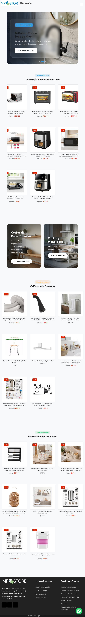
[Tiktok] (9, 605)
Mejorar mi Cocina (57, 255)
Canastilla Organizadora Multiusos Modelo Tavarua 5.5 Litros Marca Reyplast (71, 470)
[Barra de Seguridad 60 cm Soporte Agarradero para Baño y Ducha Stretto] (14, 304)
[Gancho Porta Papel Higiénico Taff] (42, 347)
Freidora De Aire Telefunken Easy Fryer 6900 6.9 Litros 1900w (42, 197)
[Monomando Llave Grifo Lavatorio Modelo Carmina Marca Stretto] (71, 347)
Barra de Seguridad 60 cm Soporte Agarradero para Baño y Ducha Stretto (14, 319)
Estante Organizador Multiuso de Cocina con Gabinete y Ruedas (14, 469)
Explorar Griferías (26, 51)
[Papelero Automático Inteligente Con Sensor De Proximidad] (42, 540)
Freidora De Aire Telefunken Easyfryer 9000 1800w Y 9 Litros (42, 155)
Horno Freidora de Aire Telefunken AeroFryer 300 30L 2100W (42, 112)
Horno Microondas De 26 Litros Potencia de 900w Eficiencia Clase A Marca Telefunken (70, 156)
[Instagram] (4, 605)
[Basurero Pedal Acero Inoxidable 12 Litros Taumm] (14, 540)
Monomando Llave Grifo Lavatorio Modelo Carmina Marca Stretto (71, 361)
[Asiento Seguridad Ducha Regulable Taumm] (14, 347)
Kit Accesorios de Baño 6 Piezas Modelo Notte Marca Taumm (42, 404)
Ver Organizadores (21, 261)
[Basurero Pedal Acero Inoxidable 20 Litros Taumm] (71, 497)
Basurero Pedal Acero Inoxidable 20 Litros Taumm (71, 512)
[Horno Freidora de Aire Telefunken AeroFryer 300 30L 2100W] (42, 97)
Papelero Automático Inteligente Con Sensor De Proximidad (42, 555)
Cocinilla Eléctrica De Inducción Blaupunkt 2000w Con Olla (14, 197)
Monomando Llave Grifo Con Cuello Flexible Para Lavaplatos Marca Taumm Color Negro (14, 405)
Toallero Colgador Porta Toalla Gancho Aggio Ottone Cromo (70, 319)
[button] (39, 61)
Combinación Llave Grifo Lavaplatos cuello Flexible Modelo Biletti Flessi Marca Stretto (42, 319)
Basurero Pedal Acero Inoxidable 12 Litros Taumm (14, 555)
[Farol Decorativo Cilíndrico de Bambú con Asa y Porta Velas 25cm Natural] (14, 497)
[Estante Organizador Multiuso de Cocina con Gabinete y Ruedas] (14, 454)
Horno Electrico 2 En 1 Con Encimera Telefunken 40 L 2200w (71, 112)
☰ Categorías (26, 3)
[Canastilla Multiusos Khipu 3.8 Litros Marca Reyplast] (42, 454)
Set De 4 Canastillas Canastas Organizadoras (42, 512)
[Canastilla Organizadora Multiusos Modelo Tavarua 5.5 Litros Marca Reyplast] (71, 454)
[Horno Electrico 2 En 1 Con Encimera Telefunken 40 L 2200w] (71, 97)
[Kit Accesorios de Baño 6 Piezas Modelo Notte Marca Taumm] (42, 389)
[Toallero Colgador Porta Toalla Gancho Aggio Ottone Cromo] (71, 304)
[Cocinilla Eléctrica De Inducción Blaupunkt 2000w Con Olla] (14, 183)
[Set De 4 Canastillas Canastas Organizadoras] (42, 497)
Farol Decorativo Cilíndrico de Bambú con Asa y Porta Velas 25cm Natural (14, 512)
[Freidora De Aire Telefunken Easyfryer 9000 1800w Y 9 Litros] (42, 140)
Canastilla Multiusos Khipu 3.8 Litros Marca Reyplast (42, 469)
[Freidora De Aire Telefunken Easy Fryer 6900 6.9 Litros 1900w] (42, 183)
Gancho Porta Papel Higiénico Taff (42, 361)
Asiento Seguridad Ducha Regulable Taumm (14, 361)
